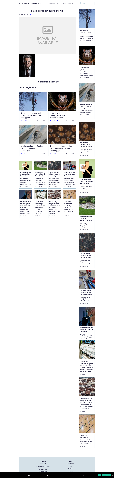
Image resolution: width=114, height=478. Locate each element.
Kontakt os (70, 3)
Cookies (64, 3)
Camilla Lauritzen (55, 121)
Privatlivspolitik (106, 475)
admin (32, 14)
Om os (58, 3)
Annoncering (51, 3)
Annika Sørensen (25, 121)
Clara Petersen (25, 154)
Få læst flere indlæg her (48, 82)
